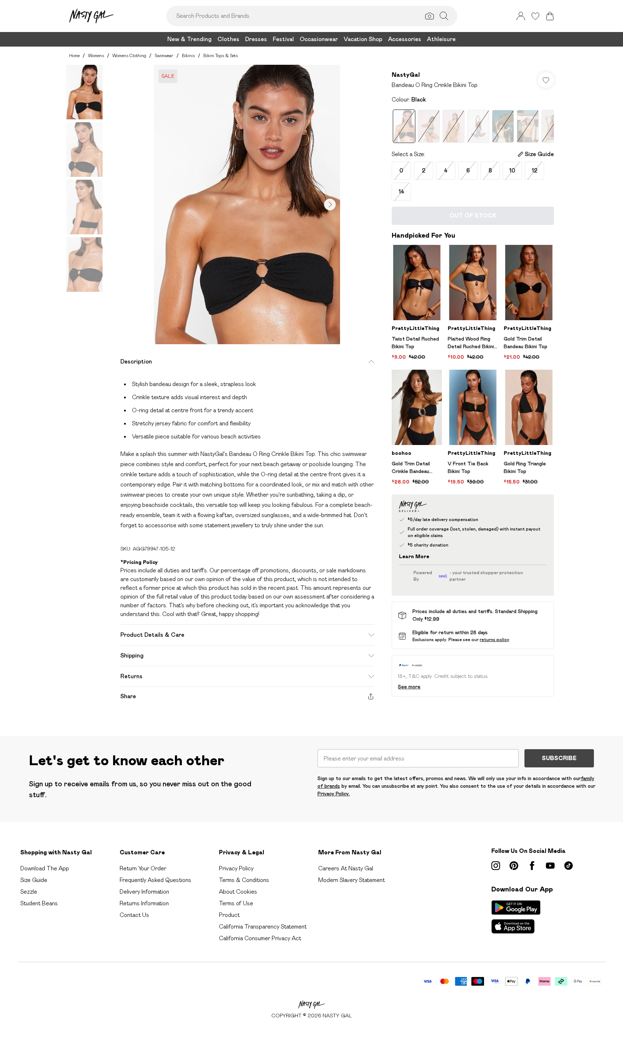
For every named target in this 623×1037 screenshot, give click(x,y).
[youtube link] (550, 865)
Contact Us (134, 915)
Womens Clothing (129, 55)
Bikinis (188, 55)
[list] (247, 204)
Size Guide (33, 880)
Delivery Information (144, 892)
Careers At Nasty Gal (345, 868)
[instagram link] (495, 865)
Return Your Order (143, 868)
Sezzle (28, 892)
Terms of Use (236, 903)
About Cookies (238, 892)
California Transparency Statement (263, 926)
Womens (96, 55)
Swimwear (164, 55)
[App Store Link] (515, 917)
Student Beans (39, 903)
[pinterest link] (514, 865)
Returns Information (144, 903)
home (74, 55)
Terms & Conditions (244, 880)
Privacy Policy (236, 868)
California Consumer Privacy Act (260, 938)
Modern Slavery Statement (351, 880)
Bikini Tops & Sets (220, 55)
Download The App (44, 868)
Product (229, 915)
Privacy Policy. (334, 793)
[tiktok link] (568, 865)
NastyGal (406, 75)
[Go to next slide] (330, 204)
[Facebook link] (532, 865)
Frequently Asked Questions (155, 880)
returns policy (494, 639)
